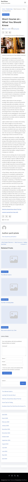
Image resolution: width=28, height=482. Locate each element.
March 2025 (5, 418)
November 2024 (6, 433)
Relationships (9, 9)
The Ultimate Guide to (6, 274)
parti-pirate (16, 29)
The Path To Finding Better (7, 302)
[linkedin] (17, 476)
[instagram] (12, 476)
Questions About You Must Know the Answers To (14, 406)
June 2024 (4, 451)
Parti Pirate (4, 1)
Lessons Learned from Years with (10, 212)
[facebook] (3, 32)
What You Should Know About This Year (11, 209)
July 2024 (4, 447)
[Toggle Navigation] (25, 2)
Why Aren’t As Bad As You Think (8, 330)
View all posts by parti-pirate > (9, 236)
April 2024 (4, 458)
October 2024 (5, 436)
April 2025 (4, 414)
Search (3, 380)
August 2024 (5, 444)
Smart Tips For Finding (7, 402)
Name (4, 358)
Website (4, 364)
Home (3, 9)
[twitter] (6, 32)
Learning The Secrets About (8, 395)
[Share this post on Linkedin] (10, 32)
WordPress (24, 480)
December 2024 (6, 429)
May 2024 (4, 455)
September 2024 (6, 440)
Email (3, 361)
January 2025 (5, 425)
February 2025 (5, 422)
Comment (4, 346)
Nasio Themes (11, 480)
